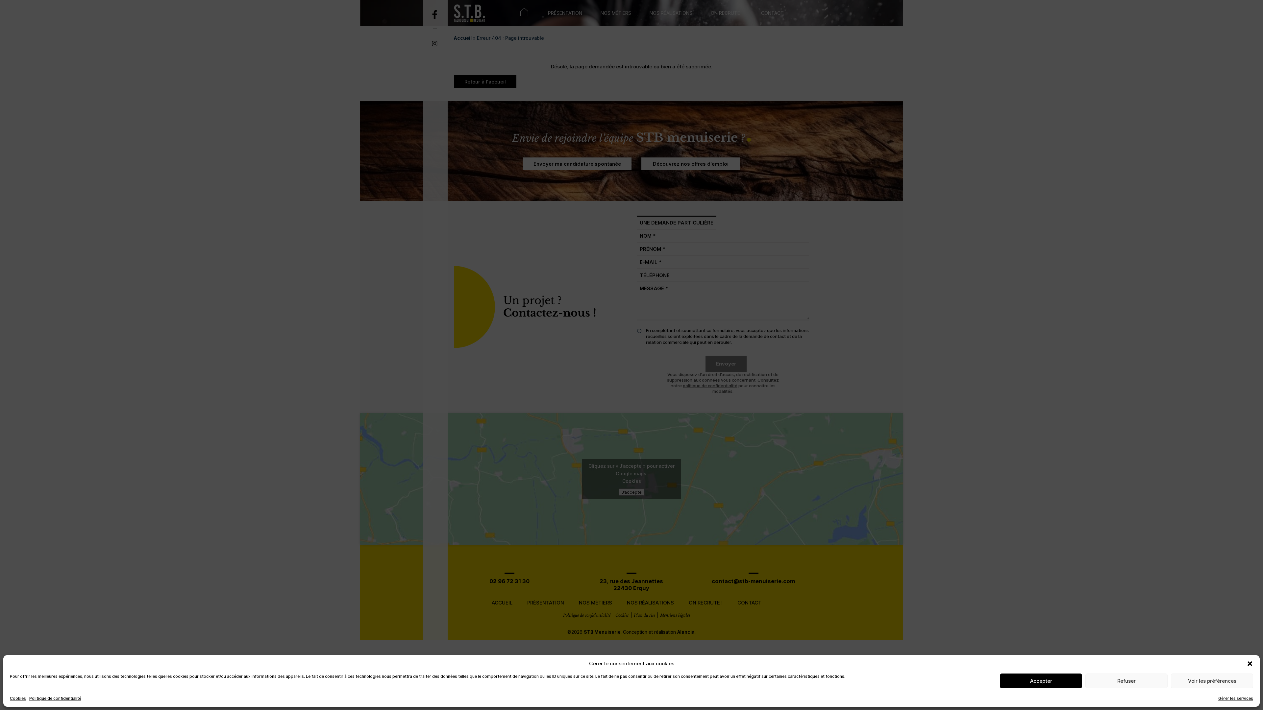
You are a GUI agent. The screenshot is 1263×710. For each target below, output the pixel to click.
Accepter (1041, 681)
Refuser (1126, 681)
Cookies (18, 698)
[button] (1250, 663)
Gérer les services (1235, 698)
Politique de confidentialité (55, 698)
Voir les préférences (1212, 681)
